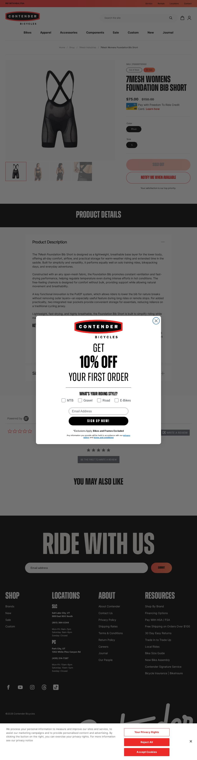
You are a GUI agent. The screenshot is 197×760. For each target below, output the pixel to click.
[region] (98, 741)
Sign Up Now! (98, 421)
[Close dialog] (156, 320)
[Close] (191, 741)
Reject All (147, 742)
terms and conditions (104, 437)
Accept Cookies (147, 751)
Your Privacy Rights (146, 732)
